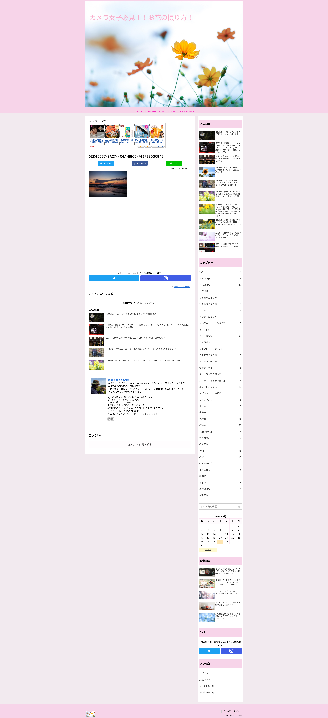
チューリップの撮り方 (220, 374)
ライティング (220, 399)
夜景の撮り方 (220, 431)
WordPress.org (206, 692)
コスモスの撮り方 (220, 355)
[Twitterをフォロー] (114, 278)
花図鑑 (220, 476)
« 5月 (208, 549)
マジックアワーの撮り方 (220, 393)
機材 (220, 457)
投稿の (204, 679)
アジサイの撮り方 (220, 316)
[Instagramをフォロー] (165, 278)
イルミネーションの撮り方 (220, 323)
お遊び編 (220, 291)
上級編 (220, 406)
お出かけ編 (220, 278)
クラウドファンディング (220, 348)
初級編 (220, 425)
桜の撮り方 (220, 437)
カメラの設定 (220, 335)
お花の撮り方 (220, 284)
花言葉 (220, 482)
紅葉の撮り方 (220, 463)
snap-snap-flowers (119, 379)
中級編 (220, 412)
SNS (220, 272)
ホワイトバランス (220, 386)
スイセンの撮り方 (220, 361)
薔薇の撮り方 (220, 488)
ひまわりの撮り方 (220, 297)
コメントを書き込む (139, 444)
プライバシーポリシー (232, 711)
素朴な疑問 (220, 469)
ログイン (203, 673)
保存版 (220, 418)
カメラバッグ (220, 342)
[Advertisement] (140, 235)
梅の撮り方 (220, 444)
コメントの (207, 685)
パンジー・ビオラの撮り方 (220, 380)
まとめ (220, 310)
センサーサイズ (220, 367)
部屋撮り (220, 495)
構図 (220, 450)
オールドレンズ (220, 329)
